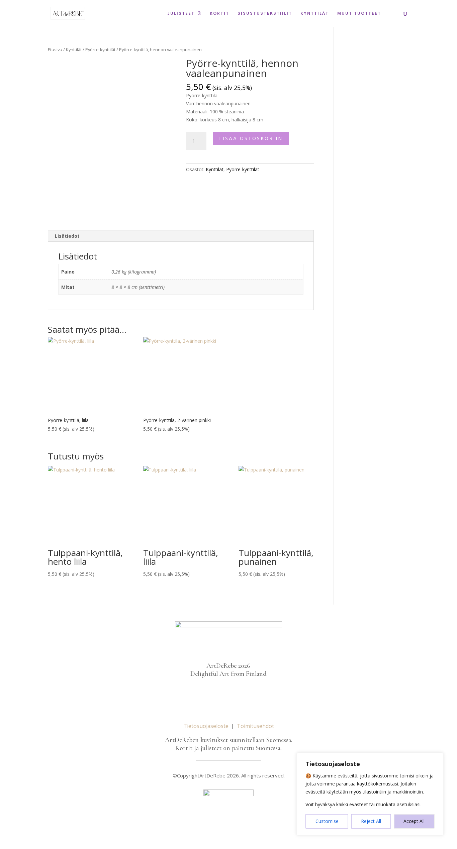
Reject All (371, 821)
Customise (327, 821)
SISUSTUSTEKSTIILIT (265, 13)
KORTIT (219, 13)
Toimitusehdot (255, 726)
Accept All (414, 821)
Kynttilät (74, 49)
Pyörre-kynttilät (100, 49)
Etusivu (55, 49)
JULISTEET (181, 13)
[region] (370, 794)
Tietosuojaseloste (206, 726)
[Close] (437, 758)
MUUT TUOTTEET (359, 13)
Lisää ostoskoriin (251, 138)
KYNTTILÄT (314, 13)
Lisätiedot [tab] (67, 236)
